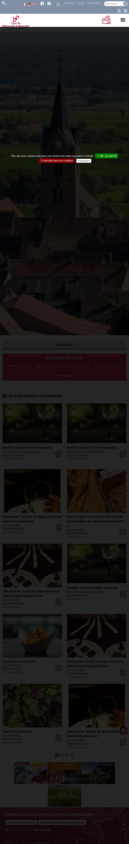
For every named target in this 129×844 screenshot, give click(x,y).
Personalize (84, 160)
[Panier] (125, 11)
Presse (81, 3)
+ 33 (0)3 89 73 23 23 (4, 3)
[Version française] (24, 4)
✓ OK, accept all (106, 155)
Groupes (69, 3)
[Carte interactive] (106, 23)
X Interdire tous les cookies (57, 160)
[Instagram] (49, 4)
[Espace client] (119, 11)
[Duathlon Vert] (58, 4)
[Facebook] (42, 4)
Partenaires (94, 3)
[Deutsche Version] (29, 4)
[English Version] (34, 4)
